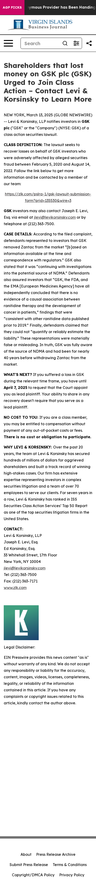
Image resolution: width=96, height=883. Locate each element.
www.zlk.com (15, 587)
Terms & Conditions (70, 864)
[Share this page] (89, 43)
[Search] (65, 43)
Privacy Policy (71, 875)
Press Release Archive (55, 854)
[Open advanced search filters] (76, 43)
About (26, 854)
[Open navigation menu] (8, 43)
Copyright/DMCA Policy (33, 875)
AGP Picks (12, 7)
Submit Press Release (29, 864)
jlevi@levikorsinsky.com (55, 217)
